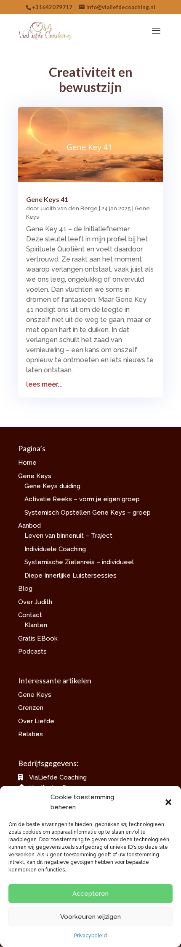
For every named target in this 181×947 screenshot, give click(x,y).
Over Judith (35, 602)
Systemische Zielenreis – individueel (79, 562)
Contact (30, 615)
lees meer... (44, 384)
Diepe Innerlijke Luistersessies (70, 575)
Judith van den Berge (69, 208)
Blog (25, 588)
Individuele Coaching (55, 549)
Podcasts (32, 651)
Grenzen (30, 708)
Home (27, 462)
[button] (168, 802)
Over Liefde (36, 721)
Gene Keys (34, 476)
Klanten (35, 625)
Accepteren (90, 893)
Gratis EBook (38, 638)
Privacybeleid (90, 936)
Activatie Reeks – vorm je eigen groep (82, 499)
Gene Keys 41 (47, 199)
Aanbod (29, 525)
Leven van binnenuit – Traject (68, 535)
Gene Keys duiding (52, 486)
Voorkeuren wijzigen (90, 917)
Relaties (30, 734)
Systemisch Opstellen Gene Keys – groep (87, 512)
